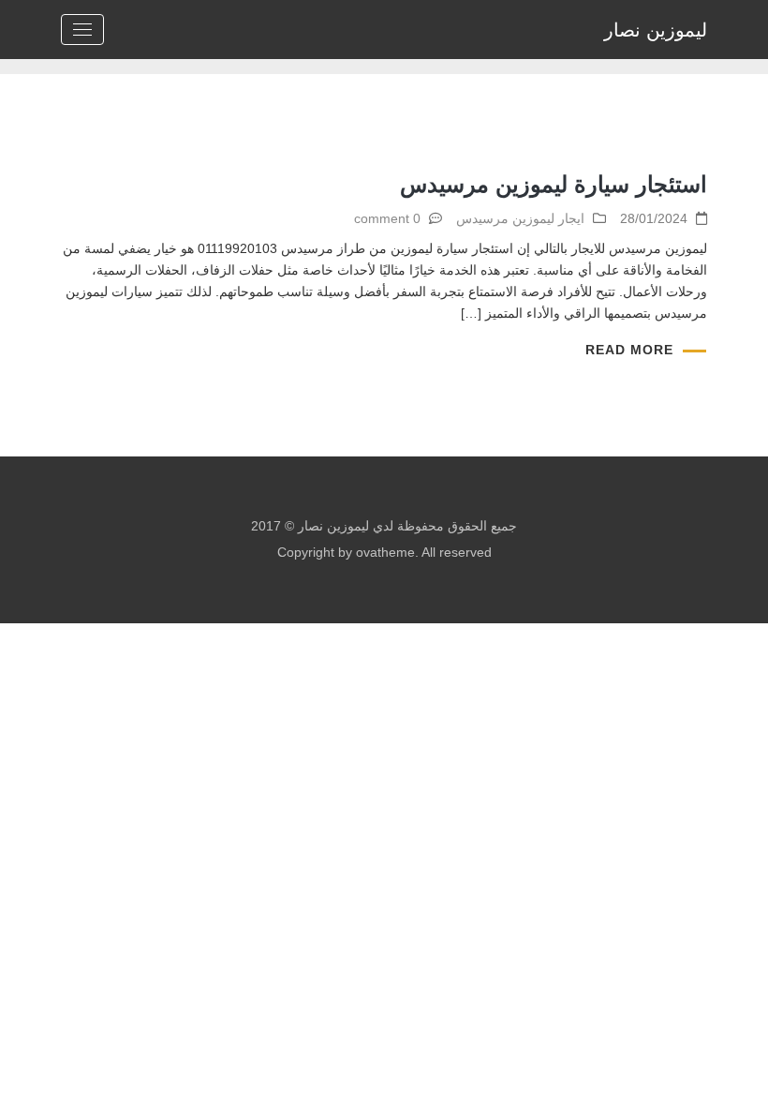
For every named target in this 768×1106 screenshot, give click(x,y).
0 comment (387, 218)
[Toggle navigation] (82, 29)
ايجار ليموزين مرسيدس (520, 218)
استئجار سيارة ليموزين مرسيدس (553, 184)
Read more (629, 349)
